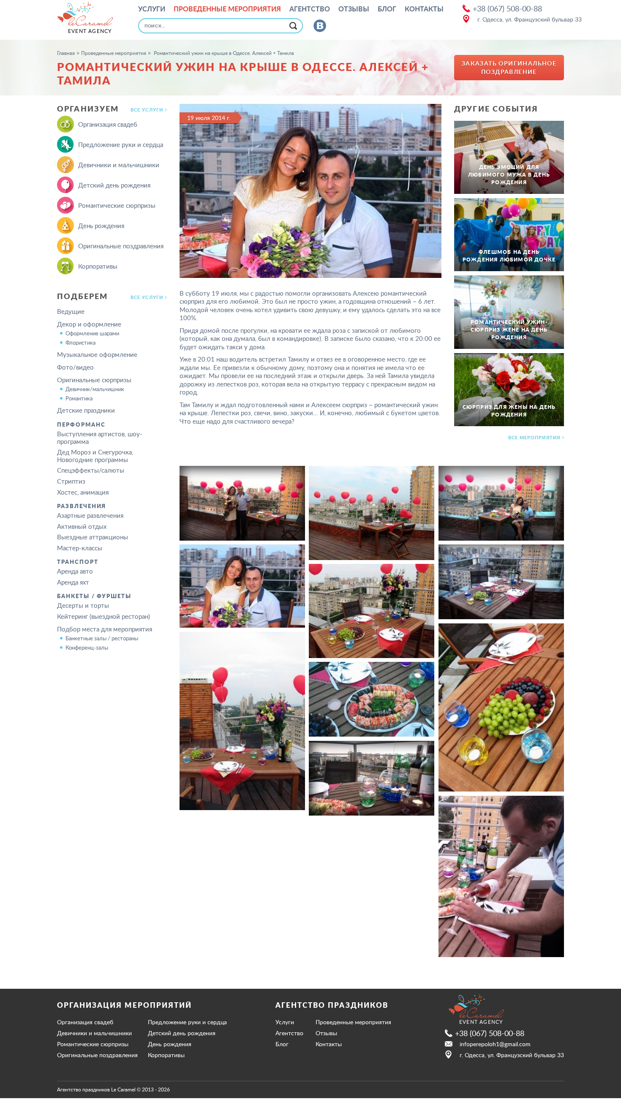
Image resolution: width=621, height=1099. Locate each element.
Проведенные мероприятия (227, 9)
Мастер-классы (79, 548)
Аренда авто (75, 571)
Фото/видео (75, 367)
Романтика (79, 398)
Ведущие (70, 311)
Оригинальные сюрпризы (94, 379)
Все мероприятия (534, 438)
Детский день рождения (114, 185)
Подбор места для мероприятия (104, 629)
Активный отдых (81, 526)
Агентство (309, 9)
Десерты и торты (83, 605)
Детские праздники (86, 410)
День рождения (101, 225)
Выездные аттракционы (92, 537)
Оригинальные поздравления (120, 246)
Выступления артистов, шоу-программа (99, 438)
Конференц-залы (86, 647)
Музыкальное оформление (97, 354)
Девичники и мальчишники (118, 164)
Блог (387, 9)
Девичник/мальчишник (94, 389)
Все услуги (147, 110)
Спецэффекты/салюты (90, 470)
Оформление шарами (92, 333)
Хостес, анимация (83, 492)
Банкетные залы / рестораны (101, 638)
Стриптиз (71, 481)
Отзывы (353, 9)
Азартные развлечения (90, 515)
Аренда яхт (73, 582)
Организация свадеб (107, 124)
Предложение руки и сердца (120, 144)
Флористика (80, 342)
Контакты (424, 9)
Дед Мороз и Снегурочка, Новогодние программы (95, 456)
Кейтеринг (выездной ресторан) (103, 616)
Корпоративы (97, 266)
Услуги (151, 9)
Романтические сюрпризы (116, 205)
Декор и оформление (89, 324)
